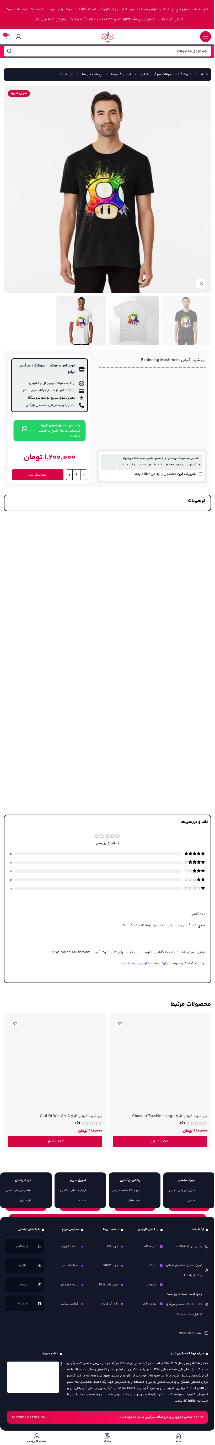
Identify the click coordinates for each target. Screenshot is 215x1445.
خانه (204, 74)
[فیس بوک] (39, 1304)
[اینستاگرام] (39, 1246)
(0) (182, 1123)
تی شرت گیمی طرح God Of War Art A (71, 1116)
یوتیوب (22, 1285)
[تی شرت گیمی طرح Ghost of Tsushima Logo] (160, 1064)
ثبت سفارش (38, 474)
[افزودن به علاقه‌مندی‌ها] (120, 1024)
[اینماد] (33, 1377)
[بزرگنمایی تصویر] (201, 283)
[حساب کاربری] (18, 36)
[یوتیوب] (39, 1284)
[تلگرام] (39, 1265)
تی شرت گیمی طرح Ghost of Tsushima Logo (169, 1116)
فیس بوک (22, 1304)
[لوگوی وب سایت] (107, 36)
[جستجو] (9, 51)
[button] (160, 1141)
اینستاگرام (22, 1246)
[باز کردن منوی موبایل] (205, 36)
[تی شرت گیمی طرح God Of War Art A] (55, 1064)
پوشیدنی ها (91, 74)
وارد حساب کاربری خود (149, 963)
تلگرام (22, 1265)
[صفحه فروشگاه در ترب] (61, 1374)
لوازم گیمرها (120, 74)
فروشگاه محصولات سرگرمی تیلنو (165, 74)
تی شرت (66, 74)
